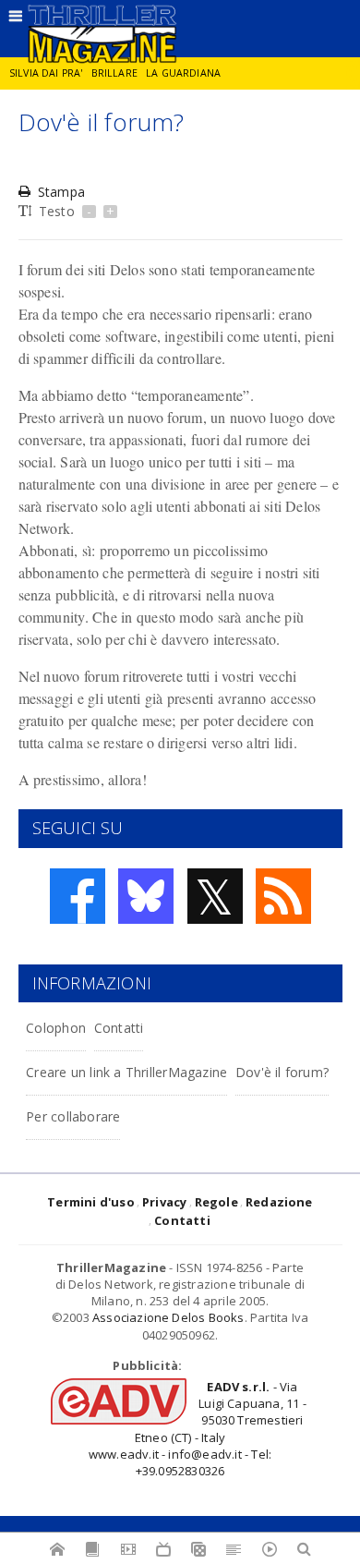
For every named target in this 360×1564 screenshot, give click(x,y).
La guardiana (183, 73)
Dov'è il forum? (282, 1072)
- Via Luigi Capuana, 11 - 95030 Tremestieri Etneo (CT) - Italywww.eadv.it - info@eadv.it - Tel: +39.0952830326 (197, 1428)
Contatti (119, 1028)
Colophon (56, 1028)
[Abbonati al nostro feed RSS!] (283, 896)
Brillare (114, 73)
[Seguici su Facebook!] (77, 896)
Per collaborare (73, 1116)
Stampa (61, 191)
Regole (216, 1202)
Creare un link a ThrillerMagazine (126, 1072)
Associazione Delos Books (168, 1317)
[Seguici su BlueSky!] (145, 896)
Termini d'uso (91, 1202)
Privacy (164, 1202)
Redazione (279, 1202)
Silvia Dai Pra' (45, 73)
